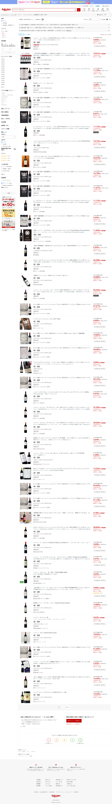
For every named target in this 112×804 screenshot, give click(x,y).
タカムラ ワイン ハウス (40, 701)
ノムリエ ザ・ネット (39, 328)
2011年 (3, 80)
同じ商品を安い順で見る (99, 46)
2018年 (3, 70)
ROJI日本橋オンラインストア (41, 628)
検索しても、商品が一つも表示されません (31, 723)
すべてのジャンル (5, 14)
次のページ (67, 707)
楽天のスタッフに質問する (74, 720)
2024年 (3, 59)
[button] (106, 6)
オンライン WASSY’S (40, 403)
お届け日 (3, 139)
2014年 (3, 76)
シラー (2, 102)
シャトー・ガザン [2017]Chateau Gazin (45, 632)
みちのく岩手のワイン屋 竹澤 (41, 92)
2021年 (3, 65)
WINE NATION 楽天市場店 (40, 152)
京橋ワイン (37, 49)
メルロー (3, 93)
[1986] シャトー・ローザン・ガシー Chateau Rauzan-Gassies (51, 603)
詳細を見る (68, 30)
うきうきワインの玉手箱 (40, 167)
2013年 (3, 78)
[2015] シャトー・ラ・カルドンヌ (43, 83)
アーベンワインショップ (40, 687)
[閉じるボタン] (108, 24)
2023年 (3, 61)
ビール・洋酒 (13, 14)
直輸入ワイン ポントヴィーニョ (42, 568)
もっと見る (22, 726)
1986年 (3, 84)
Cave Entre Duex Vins (40, 449)
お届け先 (3, 134)
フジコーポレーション (40, 479)
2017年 (3, 72)
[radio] (1, 20)
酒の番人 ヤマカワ (39, 672)
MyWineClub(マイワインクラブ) (42, 464)
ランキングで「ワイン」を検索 (25, 756)
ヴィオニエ (3, 104)
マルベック (3, 98)
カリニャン (3, 100)
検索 (9, 52)
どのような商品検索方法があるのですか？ (31, 721)
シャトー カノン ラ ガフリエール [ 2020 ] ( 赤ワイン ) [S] (49, 692)
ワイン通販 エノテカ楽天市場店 (42, 64)
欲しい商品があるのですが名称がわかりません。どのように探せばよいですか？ (39, 720)
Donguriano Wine (39, 551)
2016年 (3, 74)
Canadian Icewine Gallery (40, 522)
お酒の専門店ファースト (40, 583)
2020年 (3, 67)
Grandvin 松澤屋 (38, 284)
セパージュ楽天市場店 (40, 135)
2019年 (3, 68)
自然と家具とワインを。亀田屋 (42, 598)
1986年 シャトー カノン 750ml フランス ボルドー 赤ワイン (50, 275)
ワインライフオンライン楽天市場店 (43, 241)
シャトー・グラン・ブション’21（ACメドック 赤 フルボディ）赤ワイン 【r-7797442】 (59, 453)
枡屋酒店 (37, 254)
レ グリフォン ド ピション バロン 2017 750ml (46, 319)
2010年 (3, 82)
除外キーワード (4, 187)
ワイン (28, 751)
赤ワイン (34, 751)
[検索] (78, 9)
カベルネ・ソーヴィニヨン (7, 95)
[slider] (1, 46)
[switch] (14, 149)
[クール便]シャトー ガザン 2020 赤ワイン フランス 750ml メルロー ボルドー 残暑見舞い (59, 333)
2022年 (3, 63)
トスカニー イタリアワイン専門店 (42, 77)
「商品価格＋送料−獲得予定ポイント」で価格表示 (29, 19)
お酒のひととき (38, 373)
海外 (6, 132)
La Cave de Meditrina (40, 612)
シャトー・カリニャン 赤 (40, 617)
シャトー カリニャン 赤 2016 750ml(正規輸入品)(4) (50, 572)
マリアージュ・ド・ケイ (40, 642)
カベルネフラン (4, 97)
